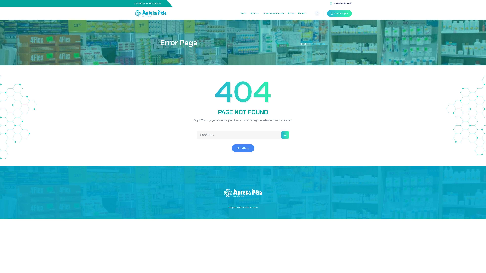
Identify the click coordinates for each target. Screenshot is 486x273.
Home (303, 44)
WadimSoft (244, 207)
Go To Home (243, 148)
